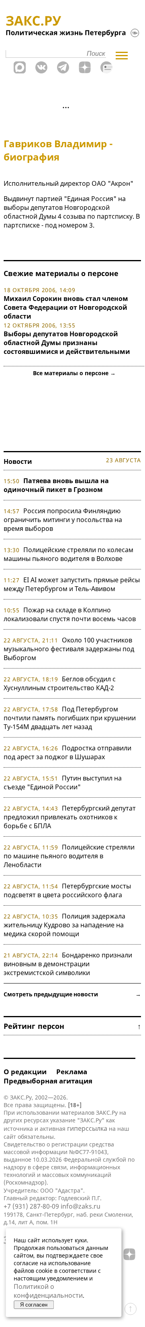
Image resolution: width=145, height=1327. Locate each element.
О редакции (25, 1071)
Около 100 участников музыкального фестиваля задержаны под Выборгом (69, 649)
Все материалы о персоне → (74, 373)
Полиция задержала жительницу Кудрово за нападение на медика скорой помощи (64, 925)
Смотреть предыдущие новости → (72, 994)
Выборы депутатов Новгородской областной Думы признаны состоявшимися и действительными (67, 342)
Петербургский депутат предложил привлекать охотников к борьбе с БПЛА (70, 817)
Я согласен (33, 1305)
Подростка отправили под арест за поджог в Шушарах (67, 752)
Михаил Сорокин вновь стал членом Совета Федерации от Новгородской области (66, 307)
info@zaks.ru (80, 1206)
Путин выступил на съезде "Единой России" (63, 782)
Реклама (71, 1071)
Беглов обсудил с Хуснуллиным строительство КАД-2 (60, 683)
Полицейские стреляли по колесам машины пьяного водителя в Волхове (68, 554)
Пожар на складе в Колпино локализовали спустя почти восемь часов (70, 614)
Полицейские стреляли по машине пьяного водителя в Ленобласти (69, 856)
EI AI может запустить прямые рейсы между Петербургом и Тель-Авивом (72, 584)
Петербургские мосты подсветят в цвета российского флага (67, 890)
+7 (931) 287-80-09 (31, 1206)
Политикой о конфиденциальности (48, 1291)
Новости (18, 461)
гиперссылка (87, 1128)
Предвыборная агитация (48, 1080)
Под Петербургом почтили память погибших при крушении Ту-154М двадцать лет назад (70, 718)
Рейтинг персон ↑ (72, 1026)
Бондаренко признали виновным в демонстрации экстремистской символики (68, 964)
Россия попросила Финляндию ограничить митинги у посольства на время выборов (63, 519)
